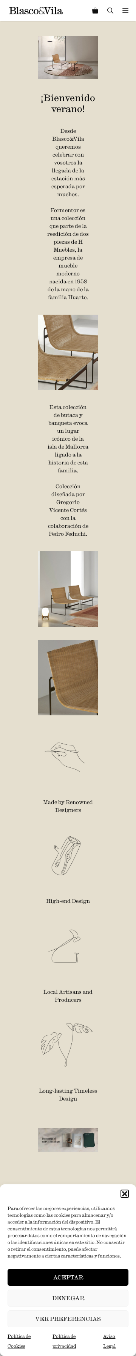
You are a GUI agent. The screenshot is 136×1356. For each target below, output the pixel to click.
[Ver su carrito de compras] (95, 10)
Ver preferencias (68, 1318)
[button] (124, 1194)
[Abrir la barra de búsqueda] (110, 10)
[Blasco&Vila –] (36, 10)
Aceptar (68, 1277)
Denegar (68, 1298)
